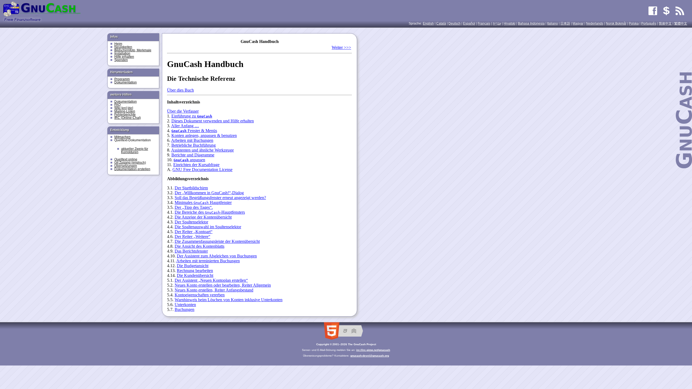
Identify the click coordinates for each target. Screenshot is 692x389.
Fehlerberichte (125, 114)
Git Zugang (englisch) (130, 162)
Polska (634, 23)
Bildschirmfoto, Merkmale (132, 50)
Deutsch (454, 23)
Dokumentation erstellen (132, 169)
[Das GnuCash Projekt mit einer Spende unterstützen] (666, 10)
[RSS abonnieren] (680, 10)
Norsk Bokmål (616, 23)
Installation (122, 53)
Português (648, 23)
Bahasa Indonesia (531, 23)
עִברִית (497, 23)
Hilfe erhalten (124, 56)
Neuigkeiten (123, 47)
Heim (118, 43)
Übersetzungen (125, 165)
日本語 (565, 23)
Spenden (121, 60)
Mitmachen (122, 137)
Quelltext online (125, 159)
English (428, 23)
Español (469, 23)
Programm (122, 79)
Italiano (552, 23)
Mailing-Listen (124, 111)
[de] (130, 108)
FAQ (117, 104)
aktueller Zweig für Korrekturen (134, 150)
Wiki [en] (120, 108)
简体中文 (665, 23)
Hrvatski (509, 23)
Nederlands (594, 23)
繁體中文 (680, 23)
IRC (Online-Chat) (127, 117)
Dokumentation (125, 82)
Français (484, 23)
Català (441, 23)
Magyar (578, 23)
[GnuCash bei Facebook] (652, 10)
